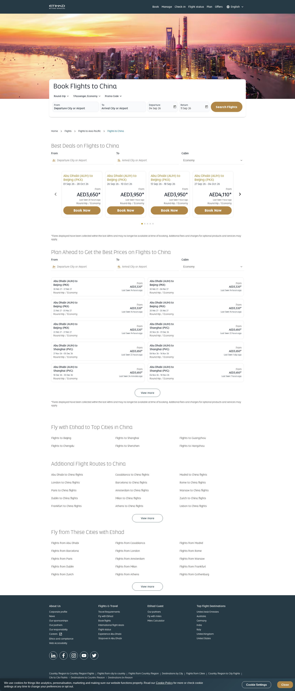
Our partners (55, 625)
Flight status (196, 7)
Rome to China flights (193, 482)
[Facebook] (63, 655)
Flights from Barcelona (65, 551)
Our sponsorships (58, 620)
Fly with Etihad (105, 616)
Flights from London (127, 551)
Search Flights (226, 107)
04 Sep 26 (155, 108)
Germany (202, 620)
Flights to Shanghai (127, 438)
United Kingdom (205, 633)
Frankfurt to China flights (66, 506)
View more (147, 518)
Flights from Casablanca (130, 543)
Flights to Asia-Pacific (89, 131)
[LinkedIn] (53, 655)
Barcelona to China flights (131, 482)
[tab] (142, 223)
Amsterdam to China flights (132, 490)
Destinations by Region (120, 677)
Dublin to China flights (64, 498)
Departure (154, 105)
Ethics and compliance (61, 638)
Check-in (180, 7)
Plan (209, 7)
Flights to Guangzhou (193, 438)
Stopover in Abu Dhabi (110, 638)
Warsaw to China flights (194, 490)
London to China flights (65, 482)
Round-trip (60, 96)
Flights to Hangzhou (192, 446)
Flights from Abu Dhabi (65, 543)
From (57, 105)
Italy (199, 629)
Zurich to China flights (193, 498)
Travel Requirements (109, 611)
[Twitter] (94, 655)
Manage (167, 7)
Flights (68, 131)
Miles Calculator (156, 620)
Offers (219, 7)
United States (204, 638)
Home (54, 131)
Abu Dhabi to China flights (67, 474)
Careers (55, 634)
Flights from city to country (111, 673)
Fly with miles (154, 616)
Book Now (82, 210)
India (199, 625)
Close (285, 684)
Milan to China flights (128, 498)
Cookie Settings (256, 684)
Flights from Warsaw (192, 558)
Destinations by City (172, 673)
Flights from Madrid (191, 543)
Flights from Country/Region (144, 673)
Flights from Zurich (62, 574)
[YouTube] (84, 655)
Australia (201, 616)
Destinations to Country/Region (88, 677)
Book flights (104, 620)
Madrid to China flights (193, 474)
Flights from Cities (195, 673)
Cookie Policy (164, 682)
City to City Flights (58, 677)
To (103, 105)
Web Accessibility (58, 643)
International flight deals (111, 625)
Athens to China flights (129, 506)
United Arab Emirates (208, 611)
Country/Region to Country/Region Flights (71, 673)
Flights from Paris (61, 558)
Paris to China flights (63, 490)
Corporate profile (58, 611)
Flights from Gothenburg (194, 574)
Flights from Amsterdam (130, 558)
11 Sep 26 (186, 108)
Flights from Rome (191, 551)
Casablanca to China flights (132, 474)
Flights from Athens (127, 574)
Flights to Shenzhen (127, 446)
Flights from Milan (126, 566)
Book (155, 7)
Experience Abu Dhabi (109, 633)
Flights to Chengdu (62, 446)
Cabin (185, 153)
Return (184, 105)
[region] (147, 684)
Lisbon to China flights (193, 506)
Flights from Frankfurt (193, 566)
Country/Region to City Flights (224, 673)
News (52, 616)
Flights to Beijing (61, 438)
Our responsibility (58, 629)
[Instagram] (74, 655)
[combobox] (75, 108)
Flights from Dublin (62, 566)
